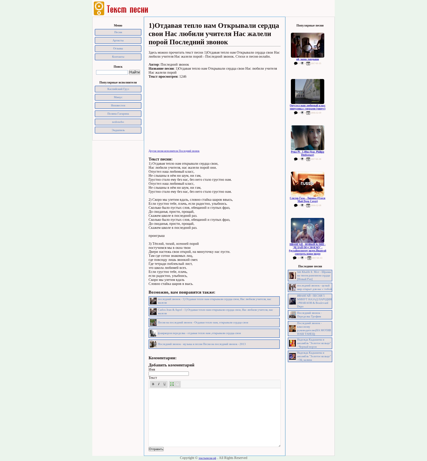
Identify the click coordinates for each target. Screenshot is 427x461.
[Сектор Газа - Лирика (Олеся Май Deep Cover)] (307, 184)
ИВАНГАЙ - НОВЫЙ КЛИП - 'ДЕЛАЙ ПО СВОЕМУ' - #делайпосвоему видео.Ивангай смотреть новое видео (307, 249)
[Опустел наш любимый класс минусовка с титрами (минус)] (307, 91)
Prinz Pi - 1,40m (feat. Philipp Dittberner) (307, 153)
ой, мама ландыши (307, 59)
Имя (152, 369)
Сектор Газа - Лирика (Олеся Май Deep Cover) (307, 200)
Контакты (118, 56)
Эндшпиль (118, 130)
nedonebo (118, 122)
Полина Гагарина (118, 113)
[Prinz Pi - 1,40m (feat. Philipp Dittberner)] (307, 137)
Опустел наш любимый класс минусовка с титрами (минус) (307, 107)
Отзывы (118, 48)
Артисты (118, 40)
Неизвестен (118, 105)
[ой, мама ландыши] (307, 45)
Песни (118, 32)
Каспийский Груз (118, 89)
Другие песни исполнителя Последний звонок (174, 150)
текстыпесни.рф (207, 458)
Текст (153, 378)
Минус (118, 97)
